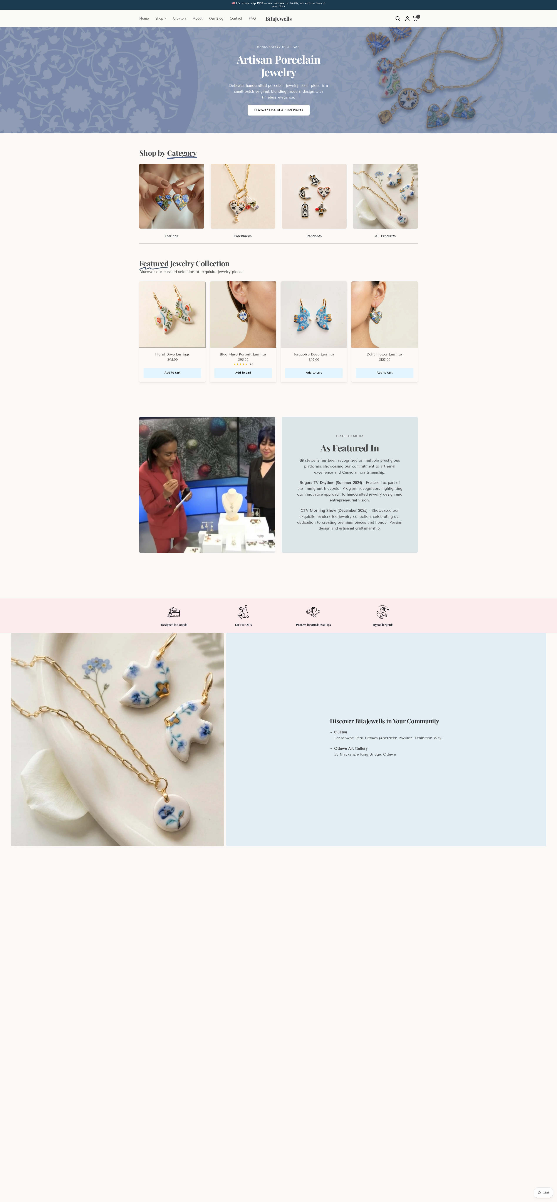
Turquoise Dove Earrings (314, 354)
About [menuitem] (198, 18)
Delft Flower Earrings (385, 354)
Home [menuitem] (144, 18)
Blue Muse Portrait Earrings (243, 354)
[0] (414, 18)
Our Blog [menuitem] (216, 18)
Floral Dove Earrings (172, 354)
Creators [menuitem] (179, 18)
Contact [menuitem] (236, 18)
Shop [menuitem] (159, 18)
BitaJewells (278, 18)
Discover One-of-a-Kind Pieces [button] (278, 110)
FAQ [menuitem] (252, 18)
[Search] (397, 18)
